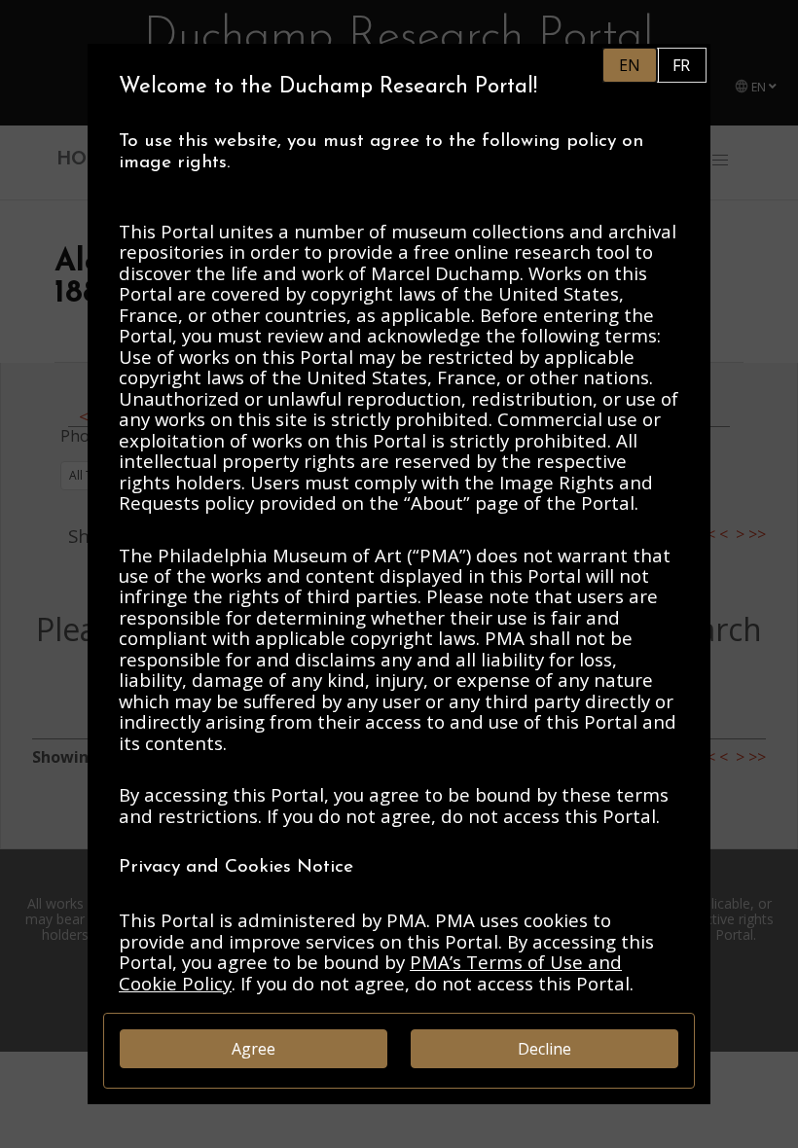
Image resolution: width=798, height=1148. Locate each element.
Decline (544, 1048)
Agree (253, 1048)
